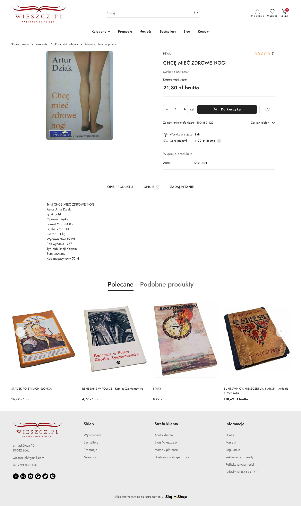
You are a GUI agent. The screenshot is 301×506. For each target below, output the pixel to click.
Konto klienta (164, 435)
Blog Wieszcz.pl (166, 442)
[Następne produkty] (280, 332)
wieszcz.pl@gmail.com (28, 457)
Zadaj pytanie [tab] (182, 186)
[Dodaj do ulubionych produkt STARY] (214, 300)
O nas (229, 435)
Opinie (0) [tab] (152, 186)
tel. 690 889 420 (25, 465)
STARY (157, 389)
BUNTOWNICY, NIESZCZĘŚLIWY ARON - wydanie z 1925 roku (256, 391)
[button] (101, 32)
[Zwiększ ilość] (184, 109)
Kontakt (230, 442)
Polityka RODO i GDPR (241, 472)
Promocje (90, 449)
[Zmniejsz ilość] (166, 109)
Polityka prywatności (239, 464)
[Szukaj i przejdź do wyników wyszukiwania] (196, 13)
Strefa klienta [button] (166, 424)
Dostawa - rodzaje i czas (172, 457)
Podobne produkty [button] (167, 284)
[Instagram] (23, 476)
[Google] (38, 476)
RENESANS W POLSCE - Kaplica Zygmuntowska (113, 389)
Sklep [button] (89, 424)
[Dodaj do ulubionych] (267, 109)
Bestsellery (91, 442)
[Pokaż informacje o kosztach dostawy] (219, 141)
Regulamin (232, 449)
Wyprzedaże (92, 435)
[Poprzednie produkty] (20, 332)
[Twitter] (45, 476)
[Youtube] (30, 476)
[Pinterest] (52, 476)
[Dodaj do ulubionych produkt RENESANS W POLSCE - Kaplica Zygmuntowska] (143, 300)
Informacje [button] (234, 424)
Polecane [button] (121, 284)
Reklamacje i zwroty (239, 457)
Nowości (90, 457)
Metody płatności (167, 449)
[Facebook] (16, 476)
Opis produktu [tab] (120, 186)
